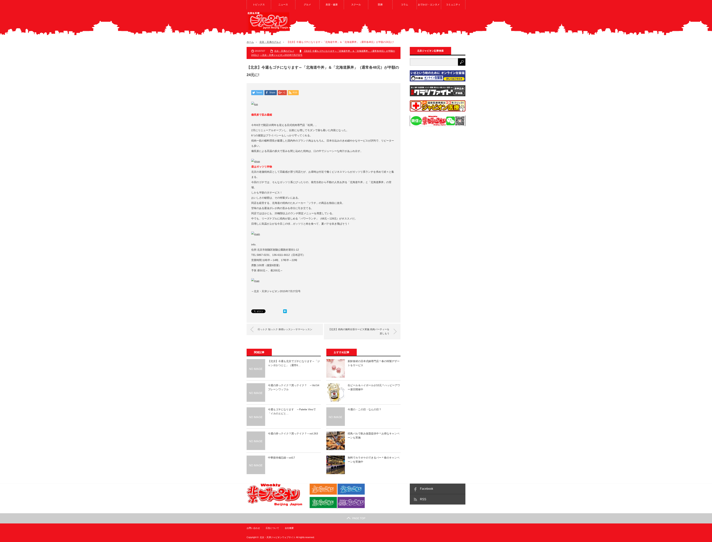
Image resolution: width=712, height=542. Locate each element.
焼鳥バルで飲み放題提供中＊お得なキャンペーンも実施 (374, 435)
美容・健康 (332, 4)
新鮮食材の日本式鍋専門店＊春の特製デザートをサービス (374, 363)
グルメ (307, 4)
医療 (380, 4)
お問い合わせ (253, 528)
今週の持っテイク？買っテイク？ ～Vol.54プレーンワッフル (293, 387)
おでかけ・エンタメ (429, 4)
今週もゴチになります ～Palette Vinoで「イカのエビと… (292, 411)
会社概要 (289, 528)
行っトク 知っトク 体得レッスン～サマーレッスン (285, 329)
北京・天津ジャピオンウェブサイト (277, 537)
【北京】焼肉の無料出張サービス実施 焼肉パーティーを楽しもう (358, 331)
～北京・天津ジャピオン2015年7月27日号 (281, 55)
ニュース (283, 4)
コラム (404, 4)
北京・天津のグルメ (270, 42)
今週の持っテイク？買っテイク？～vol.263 (293, 433)
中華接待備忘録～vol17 (281, 457)
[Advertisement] (397, 23)
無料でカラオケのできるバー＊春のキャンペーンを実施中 (374, 459)
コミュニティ (453, 4)
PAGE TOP (358, 518)
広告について (272, 528)
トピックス (259, 4)
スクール (356, 4)
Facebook (426, 488)
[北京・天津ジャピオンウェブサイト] (268, 21)
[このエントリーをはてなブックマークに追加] (285, 312)
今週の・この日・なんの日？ (364, 409)
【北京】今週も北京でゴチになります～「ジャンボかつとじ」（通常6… (294, 363)
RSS (423, 499)
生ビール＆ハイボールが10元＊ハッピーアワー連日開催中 (374, 387)
